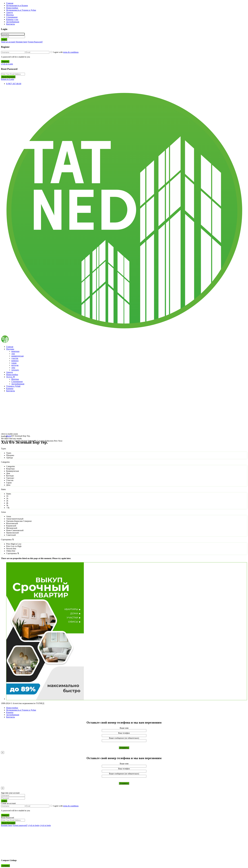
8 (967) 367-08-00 (13, 84)
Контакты (10, 24)
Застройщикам (12, 22)
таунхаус (15, 370)
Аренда (9, 12)
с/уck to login (33, 825)
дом (13, 354)
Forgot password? (20, 825)
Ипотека (10, 15)
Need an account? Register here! (14, 42)
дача (13, 367)
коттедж (14, 365)
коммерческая (17, 356)
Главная (9, 3)
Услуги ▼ (10, 377)
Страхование (12, 17)
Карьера (9, 388)
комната (14, 361)
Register (5, 61)
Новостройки (12, 8)
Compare (5, 866)
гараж (14, 363)
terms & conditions (71, 52)
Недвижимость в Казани (17, 5)
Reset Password (8, 77)
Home (8, 436)
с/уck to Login (7, 64)
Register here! (6, 825)
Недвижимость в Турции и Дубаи (21, 10)
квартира (15, 351)
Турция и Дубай (13, 386)
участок (14, 358)
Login (4, 39)
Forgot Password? (35, 42)
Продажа (10, 349)
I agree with (66, 52)
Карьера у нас (12, 19)
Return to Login (7, 79)
